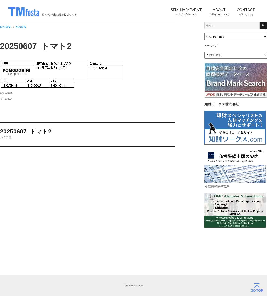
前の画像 (5, 27)
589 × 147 (6, 99)
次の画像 (20, 27)
